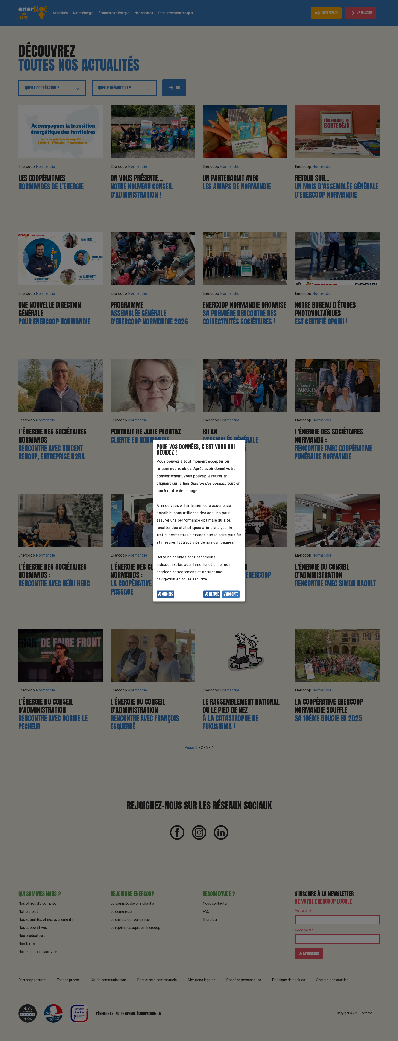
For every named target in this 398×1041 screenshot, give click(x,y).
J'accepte (231, 594)
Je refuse (212, 594)
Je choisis (165, 594)
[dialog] (199, 520)
